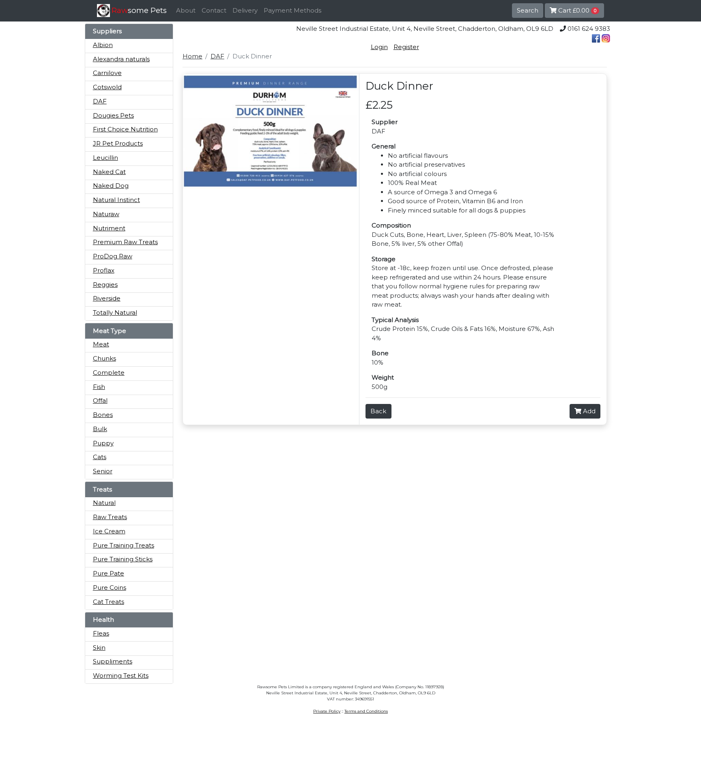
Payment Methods (292, 10)
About (186, 10)
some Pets (139, 10)
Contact (214, 10)
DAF (217, 56)
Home (192, 56)
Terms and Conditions (366, 711)
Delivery (245, 10)
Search (527, 10)
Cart (576, 10)
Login (379, 47)
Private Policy (326, 711)
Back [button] (378, 411)
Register (406, 47)
